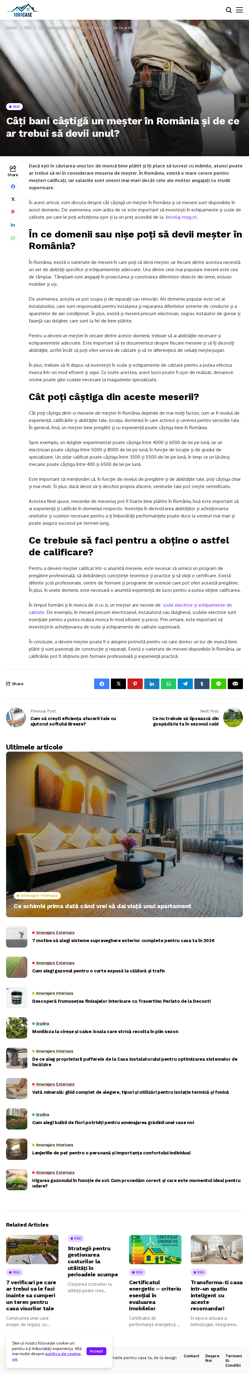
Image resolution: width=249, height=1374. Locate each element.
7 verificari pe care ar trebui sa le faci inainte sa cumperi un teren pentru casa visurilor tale (31, 1295)
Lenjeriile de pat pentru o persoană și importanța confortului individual (111, 1153)
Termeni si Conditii (233, 1361)
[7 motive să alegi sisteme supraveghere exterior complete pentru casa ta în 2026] (16, 937)
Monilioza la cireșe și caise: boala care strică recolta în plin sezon (105, 1031)
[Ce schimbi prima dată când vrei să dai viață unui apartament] (124, 834)
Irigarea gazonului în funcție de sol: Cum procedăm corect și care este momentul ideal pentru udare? (136, 1183)
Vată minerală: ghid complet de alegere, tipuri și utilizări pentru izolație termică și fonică (130, 1092)
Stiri (27, 27)
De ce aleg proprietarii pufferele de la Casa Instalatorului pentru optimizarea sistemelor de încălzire (134, 1061)
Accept (96, 1351)
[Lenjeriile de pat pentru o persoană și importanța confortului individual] (16, 1149)
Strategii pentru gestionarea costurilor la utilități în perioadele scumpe (93, 1261)
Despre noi (212, 1358)
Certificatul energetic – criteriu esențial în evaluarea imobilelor (155, 1295)
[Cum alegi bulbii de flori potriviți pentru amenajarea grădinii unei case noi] (16, 1119)
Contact (191, 1356)
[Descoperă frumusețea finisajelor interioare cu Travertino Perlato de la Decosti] (16, 997)
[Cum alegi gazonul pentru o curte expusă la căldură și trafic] (16, 967)
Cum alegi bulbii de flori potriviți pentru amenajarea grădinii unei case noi (113, 1122)
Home (11, 27)
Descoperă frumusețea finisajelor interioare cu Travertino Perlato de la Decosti (121, 1001)
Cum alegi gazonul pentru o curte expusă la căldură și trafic (98, 971)
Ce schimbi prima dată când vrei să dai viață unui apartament (102, 906)
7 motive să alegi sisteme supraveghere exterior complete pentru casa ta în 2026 (123, 940)
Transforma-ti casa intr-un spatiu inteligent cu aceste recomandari (217, 1295)
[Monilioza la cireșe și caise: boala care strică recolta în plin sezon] (16, 1028)
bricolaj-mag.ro (181, 217)
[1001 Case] (22, 10)
